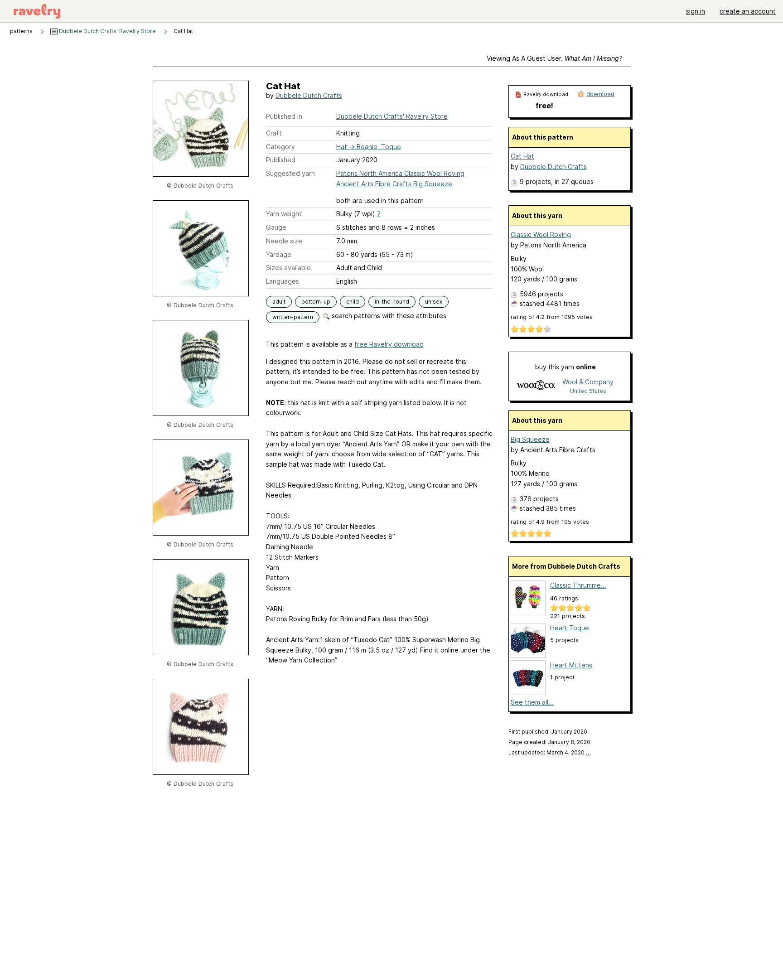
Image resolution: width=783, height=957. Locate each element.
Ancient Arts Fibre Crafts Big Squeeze (394, 184)
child (352, 301)
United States (588, 390)
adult (278, 301)
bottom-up (315, 301)
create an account (748, 11)
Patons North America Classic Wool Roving (400, 173)
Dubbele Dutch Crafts (309, 95)
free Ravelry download (389, 344)
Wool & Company (588, 382)
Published (280, 160)
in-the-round (392, 301)
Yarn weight (284, 214)
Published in (284, 116)
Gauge (276, 227)
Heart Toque (569, 628)
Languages (282, 281)
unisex (433, 301)
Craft (274, 133)
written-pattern (292, 317)
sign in (695, 11)
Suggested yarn (290, 173)
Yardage (278, 254)
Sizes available (288, 267)
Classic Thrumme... (578, 585)
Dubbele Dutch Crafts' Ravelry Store (107, 31)
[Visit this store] (536, 386)
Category (280, 146)
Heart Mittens (571, 665)
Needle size (284, 241)
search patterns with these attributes (388, 315)
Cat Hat (522, 156)
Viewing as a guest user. (554, 58)
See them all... (532, 702)
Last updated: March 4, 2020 (549, 752)
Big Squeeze (530, 439)
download (600, 93)
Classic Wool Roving (541, 234)
